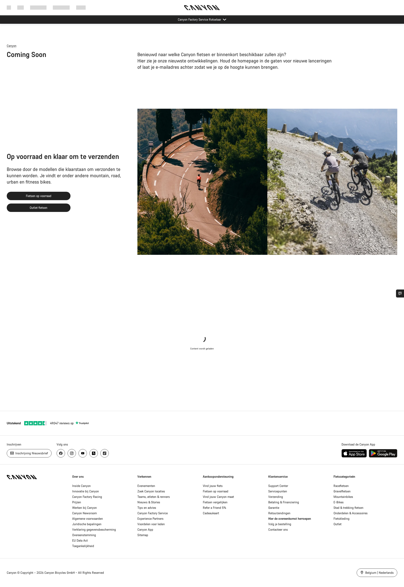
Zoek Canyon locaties (151, 491)
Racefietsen (341, 486)
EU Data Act (80, 540)
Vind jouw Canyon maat (218, 497)
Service (81, 7)
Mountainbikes (343, 497)
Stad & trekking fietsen (348, 508)
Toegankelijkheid (83, 546)
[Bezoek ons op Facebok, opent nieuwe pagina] (61, 453)
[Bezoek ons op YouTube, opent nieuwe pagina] (82, 453)
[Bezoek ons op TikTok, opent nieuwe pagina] (104, 453)
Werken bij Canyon (84, 508)
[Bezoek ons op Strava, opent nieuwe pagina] (93, 453)
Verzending (275, 497)
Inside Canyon (81, 486)
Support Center (278, 486)
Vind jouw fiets (213, 486)
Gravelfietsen (342, 491)
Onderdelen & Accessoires (351, 513)
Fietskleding (342, 519)
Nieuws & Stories (148, 502)
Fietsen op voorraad (38, 196)
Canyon (11, 46)
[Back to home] (202, 7)
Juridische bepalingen (86, 524)
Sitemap (142, 535)
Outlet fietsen (38, 208)
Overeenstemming (84, 535)
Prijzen (76, 502)
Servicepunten (277, 491)
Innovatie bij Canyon (85, 491)
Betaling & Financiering (283, 502)
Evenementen (146, 486)
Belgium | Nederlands (379, 573)
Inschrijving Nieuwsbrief (31, 453)
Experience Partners (150, 519)
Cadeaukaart (211, 513)
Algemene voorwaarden (87, 519)
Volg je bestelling (279, 524)
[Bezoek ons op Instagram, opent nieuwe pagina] (72, 453)
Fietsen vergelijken (215, 502)
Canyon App (145, 529)
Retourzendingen (279, 513)
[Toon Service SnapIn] (400, 293)
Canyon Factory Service (152, 513)
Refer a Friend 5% (214, 508)
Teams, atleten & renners (153, 497)
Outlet (338, 524)
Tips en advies (146, 508)
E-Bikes (339, 502)
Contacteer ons (278, 529)
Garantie (273, 508)
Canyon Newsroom (84, 513)
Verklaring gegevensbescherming (94, 529)
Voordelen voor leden (151, 524)
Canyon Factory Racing (87, 497)
